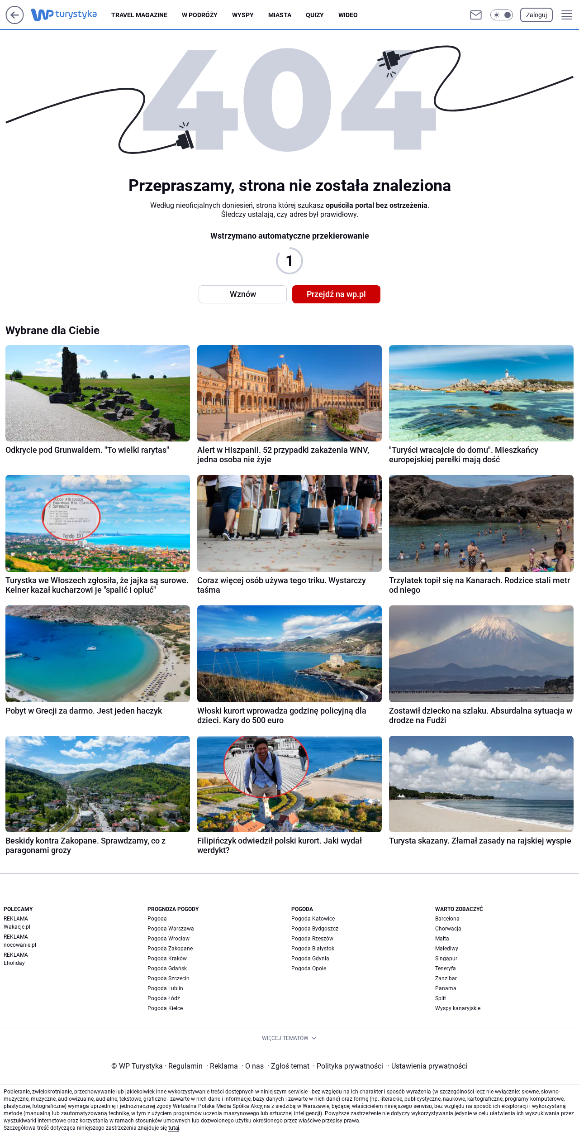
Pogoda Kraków (167, 958)
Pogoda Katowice (313, 919)
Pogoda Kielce (165, 1008)
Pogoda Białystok (312, 948)
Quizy (315, 15)
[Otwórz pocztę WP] (476, 15)
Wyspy (243, 15)
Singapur (446, 958)
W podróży (200, 15)
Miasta (279, 15)
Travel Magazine (139, 15)
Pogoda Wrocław (168, 938)
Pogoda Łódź (163, 998)
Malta (442, 938)
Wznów (243, 294)
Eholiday (14, 963)
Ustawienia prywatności (427, 1066)
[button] (501, 15)
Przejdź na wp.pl (336, 294)
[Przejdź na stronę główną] (14, 21)
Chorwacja (448, 928)
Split (440, 998)
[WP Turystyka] (71, 15)
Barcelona (447, 919)
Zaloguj (536, 15)
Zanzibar (446, 978)
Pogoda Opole (308, 968)
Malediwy (446, 948)
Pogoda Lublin (165, 988)
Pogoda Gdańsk (167, 968)
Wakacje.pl (17, 927)
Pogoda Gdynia (310, 958)
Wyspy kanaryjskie (457, 1008)
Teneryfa (445, 968)
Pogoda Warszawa (170, 928)
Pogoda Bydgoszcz (314, 928)
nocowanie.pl (20, 945)
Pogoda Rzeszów (312, 938)
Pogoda (157, 919)
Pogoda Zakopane (170, 948)
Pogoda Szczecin (168, 978)
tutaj (173, 1128)
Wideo (348, 15)
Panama (445, 988)
